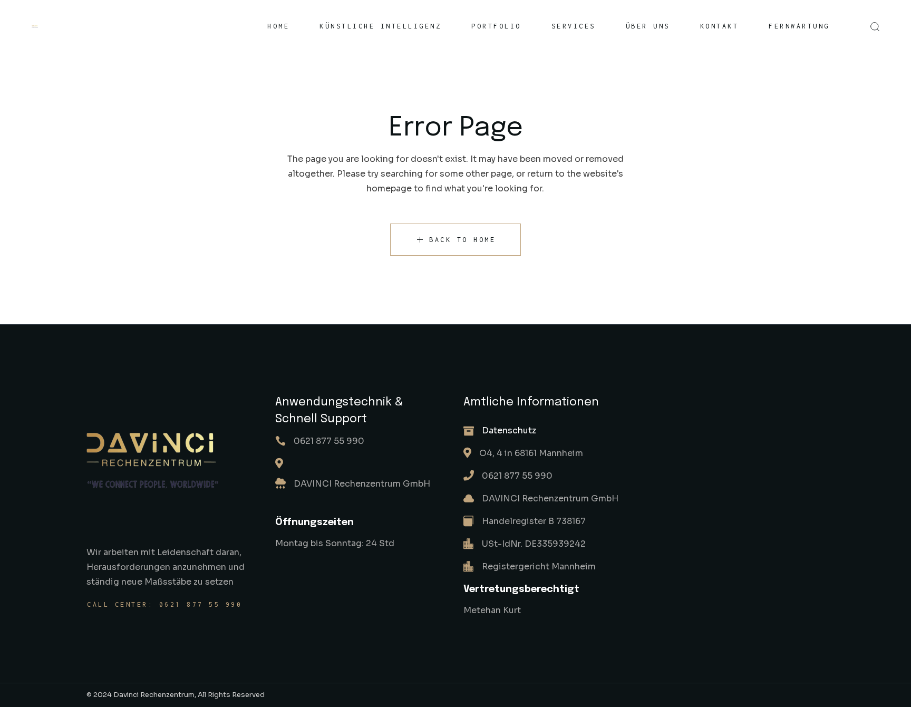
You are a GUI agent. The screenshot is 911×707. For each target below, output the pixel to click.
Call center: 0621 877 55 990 (164, 604)
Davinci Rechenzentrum (154, 694)
